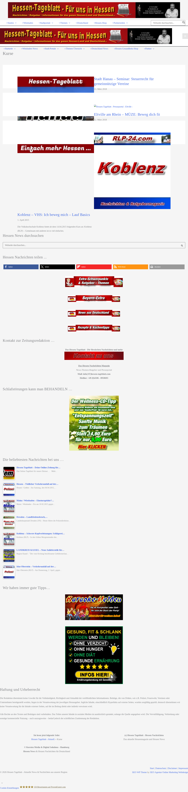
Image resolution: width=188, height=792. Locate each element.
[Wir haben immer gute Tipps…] (94, 607)
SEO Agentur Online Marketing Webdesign (169, 772)
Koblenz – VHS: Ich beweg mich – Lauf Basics (53, 215)
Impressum (183, 768)
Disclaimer (172, 768)
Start (152, 768)
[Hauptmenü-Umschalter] (185, 36)
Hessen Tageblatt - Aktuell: (43, 739)
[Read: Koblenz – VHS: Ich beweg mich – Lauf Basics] (132, 170)
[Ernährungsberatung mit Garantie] (94, 655)
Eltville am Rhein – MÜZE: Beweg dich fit (127, 114)
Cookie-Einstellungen (9, 788)
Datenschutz (160, 768)
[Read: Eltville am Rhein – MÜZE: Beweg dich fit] (113, 106)
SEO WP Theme (139, 772)
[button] (15, 23)
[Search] (183, 23)
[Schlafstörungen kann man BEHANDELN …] (94, 423)
